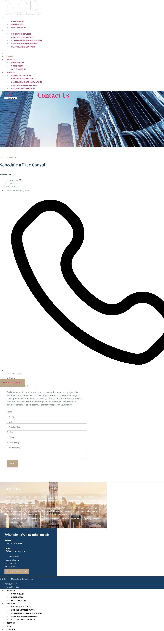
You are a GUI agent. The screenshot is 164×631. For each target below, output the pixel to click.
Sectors (8, 50)
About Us (9, 18)
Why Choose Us (18, 28)
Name (9, 412)
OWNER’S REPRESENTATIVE (23, 37)
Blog (7, 53)
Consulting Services (21, 34)
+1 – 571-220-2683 (13, 543)
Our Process (17, 24)
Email (9, 422)
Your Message (13, 443)
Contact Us (53, 95)
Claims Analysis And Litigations (26, 40)
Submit (12, 464)
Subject (10, 432)
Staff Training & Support (23, 47)
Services (9, 31)
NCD (12, 579)
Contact (9, 56)
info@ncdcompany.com (15, 551)
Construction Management (24, 44)
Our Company (17, 21)
